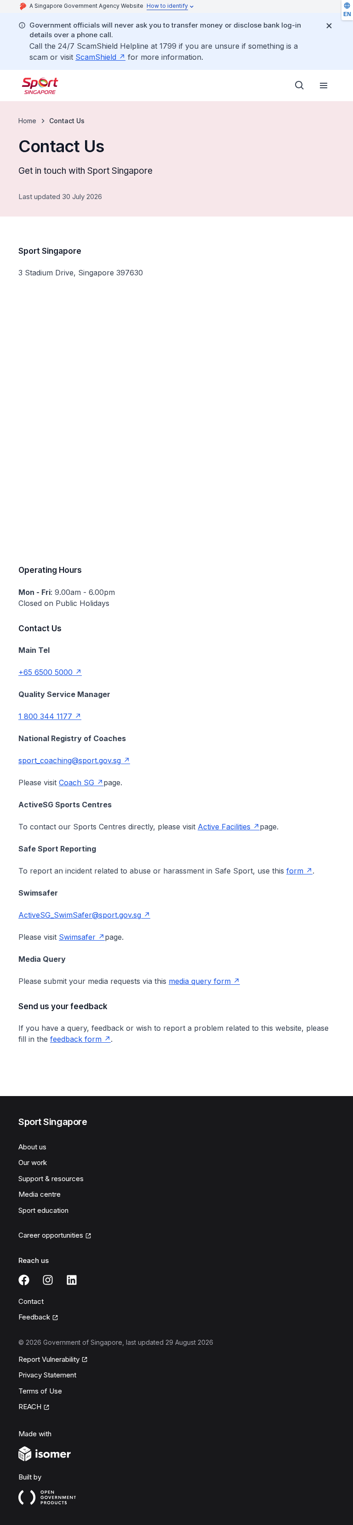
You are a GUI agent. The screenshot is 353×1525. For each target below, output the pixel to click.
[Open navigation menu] (324, 85)
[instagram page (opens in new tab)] (47, 1279)
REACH (34, 1407)
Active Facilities (229, 826)
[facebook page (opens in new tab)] (23, 1279)
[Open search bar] (300, 85)
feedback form (80, 1039)
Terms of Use (40, 1391)
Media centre (39, 1194)
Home (27, 121)
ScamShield (100, 57)
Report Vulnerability (49, 1360)
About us (32, 1146)
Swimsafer (82, 937)
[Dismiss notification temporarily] (329, 26)
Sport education (43, 1210)
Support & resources (51, 1178)
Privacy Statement (47, 1375)
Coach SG (81, 782)
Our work (32, 1162)
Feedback (38, 1318)
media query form (204, 981)
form (299, 870)
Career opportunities (50, 1236)
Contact (31, 1301)
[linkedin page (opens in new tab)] (71, 1279)
